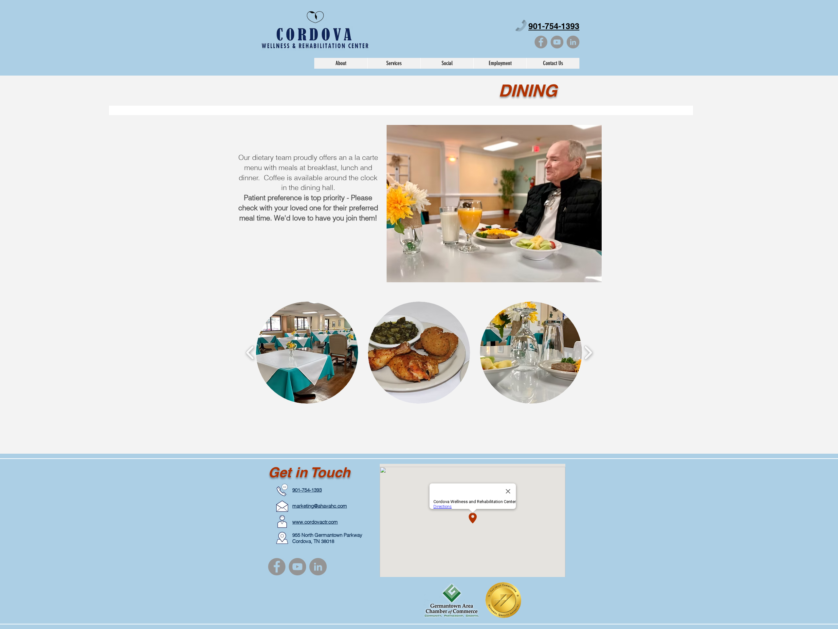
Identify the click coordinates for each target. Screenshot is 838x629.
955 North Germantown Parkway (327, 535)
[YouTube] (557, 42)
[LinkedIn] (573, 42)
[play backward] (250, 352)
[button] (393, 63)
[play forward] (588, 352)
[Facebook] (541, 42)
